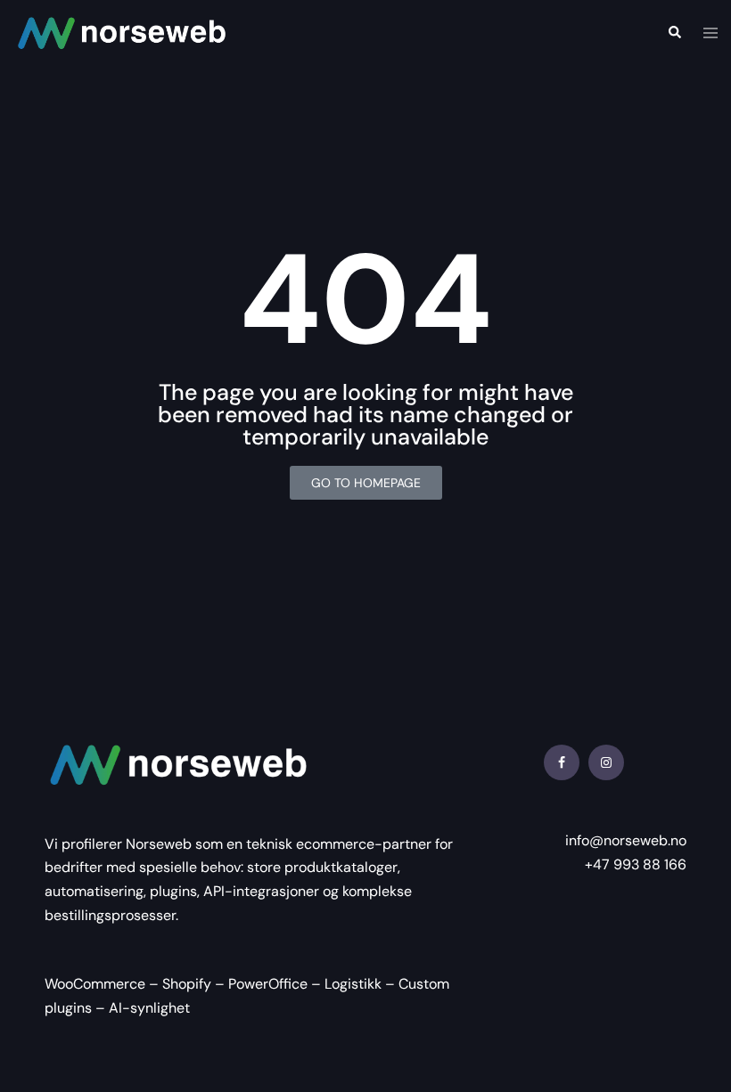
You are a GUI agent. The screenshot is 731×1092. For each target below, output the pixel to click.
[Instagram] (606, 762)
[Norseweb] (121, 31)
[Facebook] (561, 762)
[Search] (674, 32)
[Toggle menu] (710, 33)
